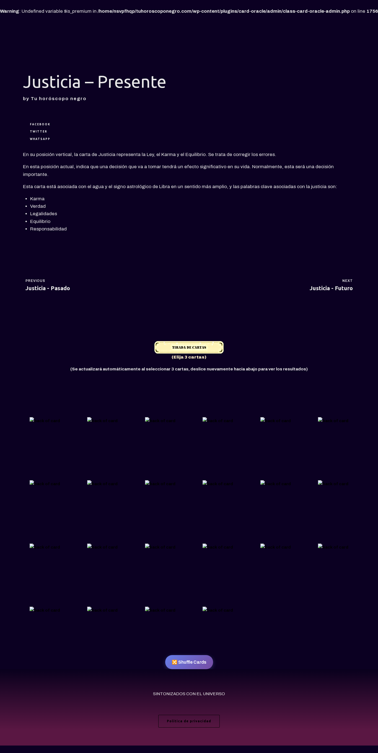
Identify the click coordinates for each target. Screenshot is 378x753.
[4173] (102, 420)
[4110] (333, 420)
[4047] (333, 547)
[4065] (160, 547)
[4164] (275, 484)
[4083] (160, 484)
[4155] (102, 547)
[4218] (218, 484)
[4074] (333, 484)
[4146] (45, 420)
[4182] (275, 547)
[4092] (45, 484)
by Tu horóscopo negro (55, 98)
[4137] (160, 610)
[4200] (275, 420)
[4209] (218, 547)
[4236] (102, 484)
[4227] (218, 420)
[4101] (160, 420)
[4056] (45, 547)
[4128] (218, 610)
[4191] (45, 610)
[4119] (102, 610)
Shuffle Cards (189, 662)
